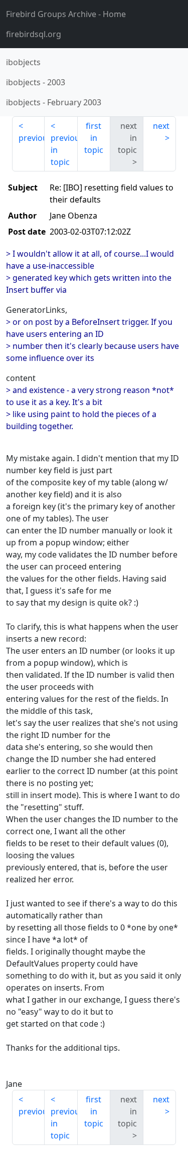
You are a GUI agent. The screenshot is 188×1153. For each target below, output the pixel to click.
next (161, 125)
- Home (66, 14)
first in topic (93, 137)
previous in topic (64, 149)
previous (32, 137)
